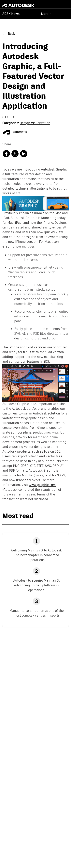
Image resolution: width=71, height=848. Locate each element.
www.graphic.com (42, 485)
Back (11, 34)
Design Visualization (35, 123)
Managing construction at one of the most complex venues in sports (36, 613)
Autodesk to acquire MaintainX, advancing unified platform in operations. (36, 585)
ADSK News (11, 14)
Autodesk (19, 132)
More (45, 14)
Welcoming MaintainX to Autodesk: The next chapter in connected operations (36, 555)
